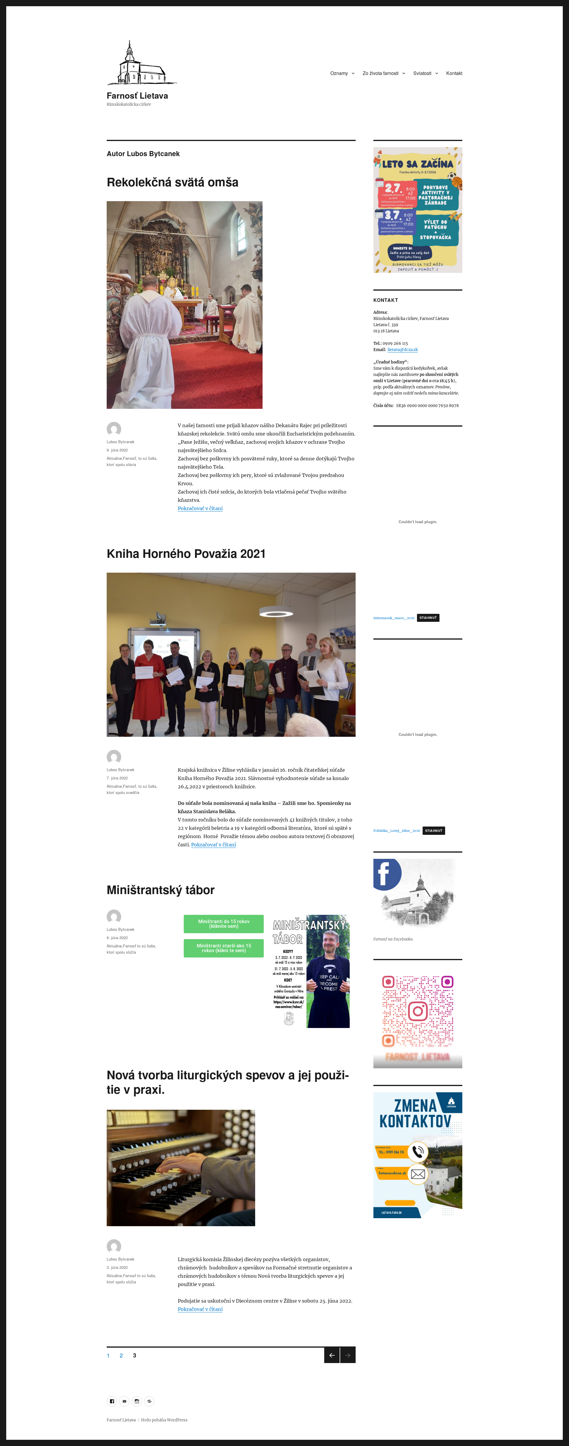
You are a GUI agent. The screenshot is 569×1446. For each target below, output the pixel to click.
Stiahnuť (428, 617)
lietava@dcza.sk (403, 349)
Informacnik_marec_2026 (394, 618)
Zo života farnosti (381, 73)
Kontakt (454, 73)
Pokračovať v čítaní (200, 508)
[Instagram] (137, 1401)
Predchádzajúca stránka (332, 1362)
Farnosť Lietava (137, 95)
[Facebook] (112, 1401)
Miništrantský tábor (161, 889)
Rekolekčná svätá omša (173, 181)
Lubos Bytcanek (121, 441)
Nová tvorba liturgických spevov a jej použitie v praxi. (228, 1081)
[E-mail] (124, 1401)
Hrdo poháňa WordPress (164, 1420)
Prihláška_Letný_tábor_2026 (396, 831)
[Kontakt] (149, 1401)
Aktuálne (114, 458)
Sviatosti (422, 73)
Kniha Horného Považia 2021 (186, 553)
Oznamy (339, 73)
